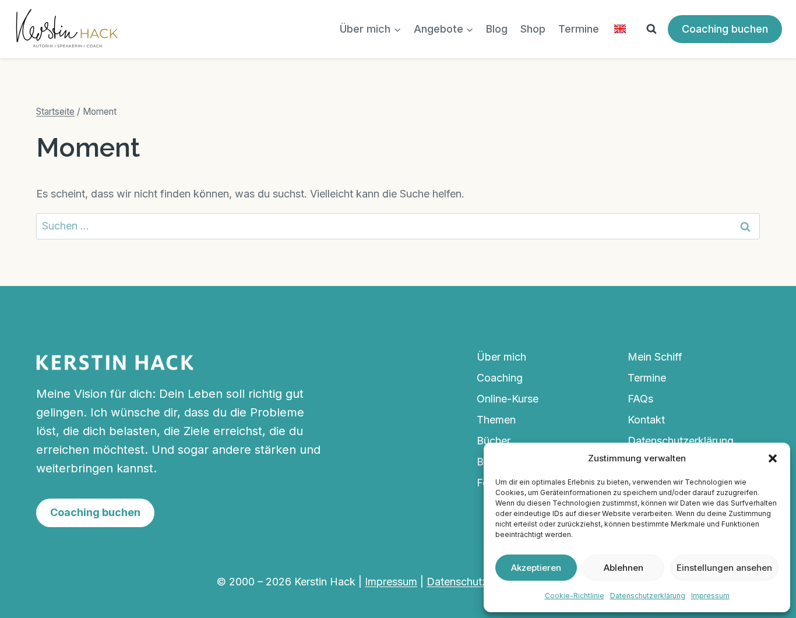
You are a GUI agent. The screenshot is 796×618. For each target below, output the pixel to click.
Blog (497, 29)
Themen (496, 420)
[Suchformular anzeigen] (651, 29)
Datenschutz (457, 581)
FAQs (640, 399)
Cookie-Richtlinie (574, 595)
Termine (578, 29)
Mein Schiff (655, 357)
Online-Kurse (507, 399)
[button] (773, 458)
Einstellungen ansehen (724, 567)
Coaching (500, 378)
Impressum (710, 595)
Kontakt (646, 420)
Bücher (493, 441)
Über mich (501, 357)
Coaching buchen (725, 29)
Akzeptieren (536, 567)
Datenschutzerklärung (647, 595)
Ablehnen (623, 567)
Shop (532, 29)
